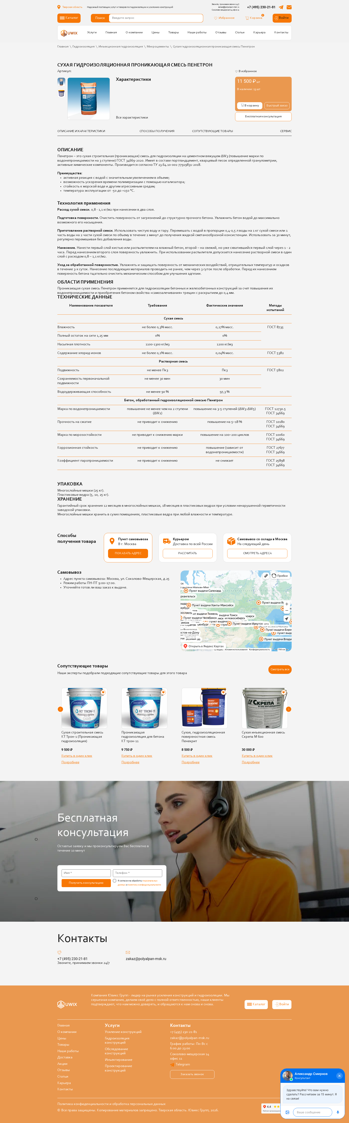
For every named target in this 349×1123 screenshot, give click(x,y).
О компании (134, 32)
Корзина (256, 18)
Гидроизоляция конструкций (117, 1041)
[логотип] (69, 33)
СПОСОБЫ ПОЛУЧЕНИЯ (157, 131)
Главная (111, 32)
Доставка (65, 1057)
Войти (284, 18)
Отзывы (220, 32)
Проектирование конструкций (118, 1068)
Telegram (183, 1064)
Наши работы (197, 32)
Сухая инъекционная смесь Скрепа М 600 (263, 735)
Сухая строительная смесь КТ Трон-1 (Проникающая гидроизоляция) (82, 737)
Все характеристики (132, 118)
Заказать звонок (192, 1074)
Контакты (281, 32)
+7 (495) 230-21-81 (261, 7)
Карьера (259, 32)
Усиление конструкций (123, 1032)
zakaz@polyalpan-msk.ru (146, 959)
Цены (155, 32)
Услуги (92, 32)
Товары (173, 32)
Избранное (226, 18)
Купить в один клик (76, 756)
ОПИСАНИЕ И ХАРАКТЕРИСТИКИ (81, 131)
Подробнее (70, 762)
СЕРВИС (286, 131)
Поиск (100, 18)
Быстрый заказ (277, 105)
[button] (60, 709)
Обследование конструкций (116, 1051)
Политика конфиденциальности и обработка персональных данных (111, 1104)
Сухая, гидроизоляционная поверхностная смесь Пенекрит (203, 737)
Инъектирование (118, 1060)
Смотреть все (280, 669)
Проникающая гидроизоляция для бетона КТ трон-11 (142, 737)
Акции (62, 1064)
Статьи (240, 32)
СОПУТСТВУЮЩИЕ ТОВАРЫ (212, 131)
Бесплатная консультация (263, 116)
